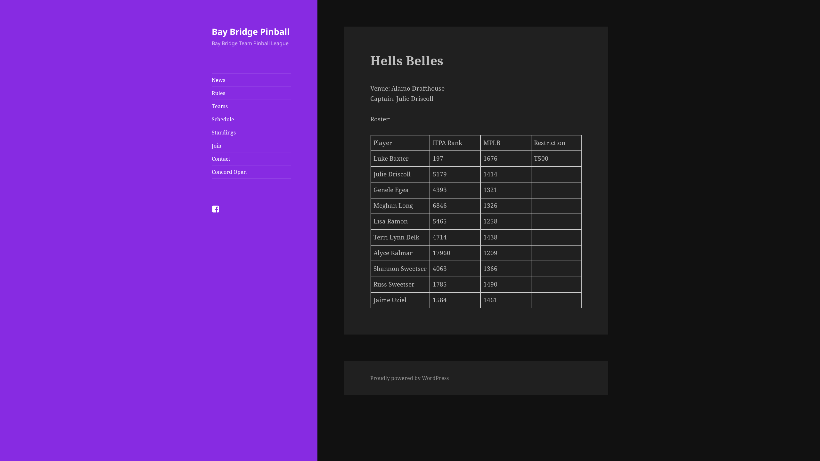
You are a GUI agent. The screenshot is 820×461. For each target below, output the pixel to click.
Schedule (223, 119)
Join (216, 145)
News (218, 80)
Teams (220, 106)
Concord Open (229, 171)
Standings (224, 132)
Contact (221, 158)
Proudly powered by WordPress (409, 378)
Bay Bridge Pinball (251, 31)
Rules (218, 93)
